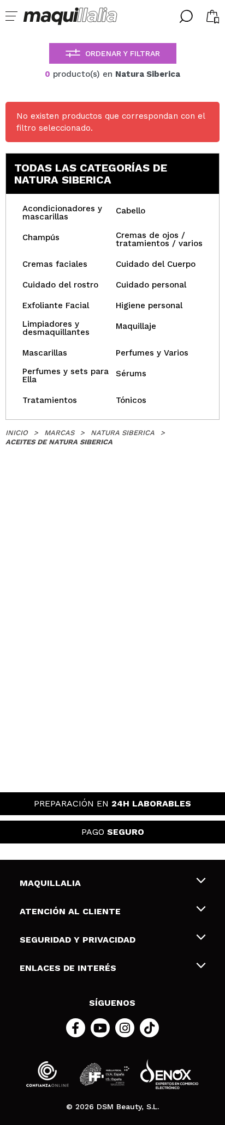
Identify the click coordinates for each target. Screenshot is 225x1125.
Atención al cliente (70, 911)
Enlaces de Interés (68, 968)
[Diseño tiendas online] (169, 1074)
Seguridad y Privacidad (77, 939)
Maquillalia (50, 883)
